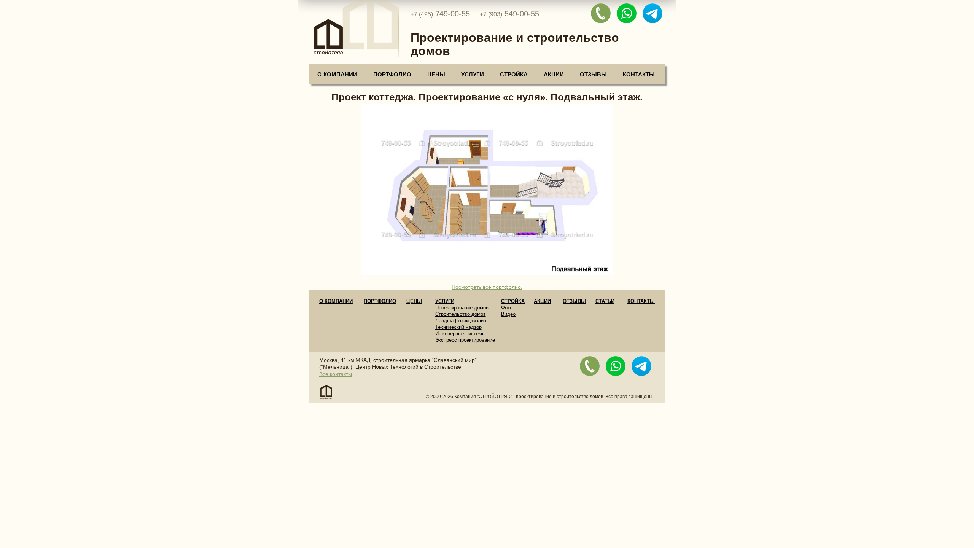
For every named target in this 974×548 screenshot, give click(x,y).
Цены (436, 74)
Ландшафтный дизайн (460, 320)
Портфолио (392, 74)
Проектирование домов (462, 308)
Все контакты (335, 374)
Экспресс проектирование (465, 340)
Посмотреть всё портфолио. (487, 287)
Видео (508, 314)
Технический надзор (458, 327)
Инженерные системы (460, 333)
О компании (337, 74)
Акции (554, 74)
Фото (506, 308)
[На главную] (348, 31)
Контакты (639, 74)
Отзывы (593, 74)
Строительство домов (460, 314)
